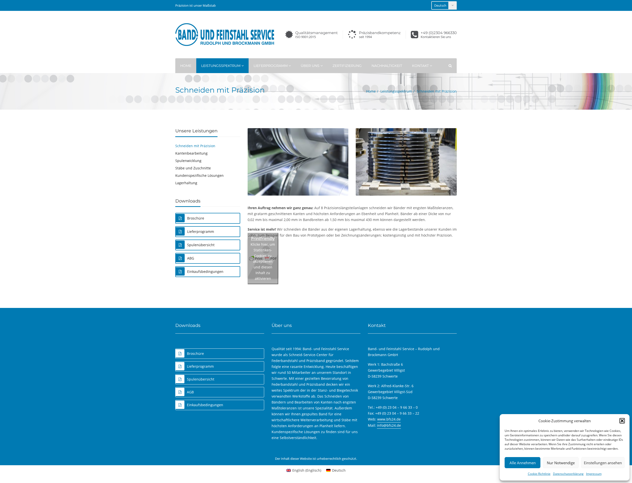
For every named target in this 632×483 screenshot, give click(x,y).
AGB (190, 392)
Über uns (310, 65)
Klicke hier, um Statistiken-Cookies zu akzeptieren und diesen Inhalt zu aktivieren (263, 261)
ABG (190, 258)
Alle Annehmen (523, 462)
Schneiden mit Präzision (195, 145)
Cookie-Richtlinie (539, 474)
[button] (622, 420)
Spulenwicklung (188, 160)
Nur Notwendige (561, 462)
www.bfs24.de (389, 419)
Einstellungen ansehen (603, 462)
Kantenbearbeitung (191, 153)
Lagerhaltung (186, 183)
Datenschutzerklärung (568, 474)
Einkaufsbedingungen (205, 271)
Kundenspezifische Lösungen (199, 175)
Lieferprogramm (271, 65)
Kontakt (421, 65)
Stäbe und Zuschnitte (193, 168)
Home (185, 65)
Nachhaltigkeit (387, 65)
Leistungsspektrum (221, 65)
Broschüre (195, 218)
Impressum (594, 474)
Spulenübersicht (201, 244)
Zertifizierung (347, 65)
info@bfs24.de (389, 425)
